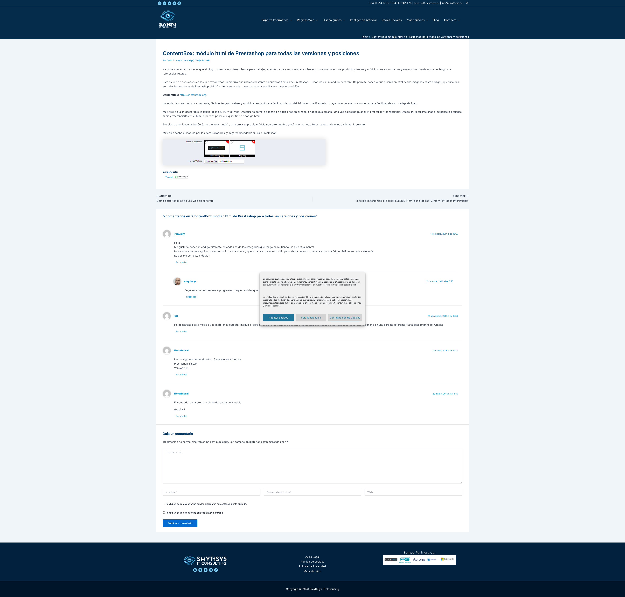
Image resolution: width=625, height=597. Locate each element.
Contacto (450, 20)
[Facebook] (159, 3)
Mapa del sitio (312, 571)
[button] (467, 3)
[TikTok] (179, 3)
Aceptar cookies (278, 317)
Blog (436, 20)
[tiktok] (216, 570)
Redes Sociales (392, 20)
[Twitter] (164, 3)
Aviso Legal (312, 556)
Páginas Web (305, 20)
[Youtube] (169, 3)
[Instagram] (174, 3)
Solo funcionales (311, 317)
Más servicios (416, 20)
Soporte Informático (275, 20)
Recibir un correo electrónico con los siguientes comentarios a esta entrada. (206, 503)
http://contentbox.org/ (193, 94)
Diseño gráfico (332, 20)
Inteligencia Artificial (363, 20)
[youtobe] (206, 570)
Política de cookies (312, 561)
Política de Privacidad (312, 566)
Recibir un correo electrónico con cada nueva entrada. (194, 512)
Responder (181, 262)
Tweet (169, 177)
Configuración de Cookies (345, 317)
